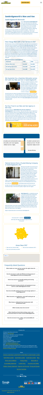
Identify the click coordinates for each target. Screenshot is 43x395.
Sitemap (5, 348)
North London (21, 355)
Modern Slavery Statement (10, 366)
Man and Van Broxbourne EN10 (13, 249)
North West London (9, 357)
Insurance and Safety (33, 363)
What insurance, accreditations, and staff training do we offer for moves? (21, 297)
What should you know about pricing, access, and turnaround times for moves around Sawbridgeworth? (20, 312)
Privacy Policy (23, 360)
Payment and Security (23, 366)
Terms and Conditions (10, 360)
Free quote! (21, 221)
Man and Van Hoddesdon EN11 (29, 247)
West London (28, 355)
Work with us (34, 360)
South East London (31, 357)
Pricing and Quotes (35, 366)
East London (14, 355)
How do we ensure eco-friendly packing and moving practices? (21, 280)
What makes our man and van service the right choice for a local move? (20, 269)
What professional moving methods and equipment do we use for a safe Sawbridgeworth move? (20, 286)
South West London (20, 357)
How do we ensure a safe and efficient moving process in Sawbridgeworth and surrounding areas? (21, 274)
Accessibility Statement (10, 363)
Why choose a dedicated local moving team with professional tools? (21, 302)
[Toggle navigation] (41, 2)
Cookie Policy (22, 363)
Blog (38, 357)
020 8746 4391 (25, 2)
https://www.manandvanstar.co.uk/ (12, 344)
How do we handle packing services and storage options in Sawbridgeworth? (20, 291)
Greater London (36, 355)
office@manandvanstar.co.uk (12, 343)
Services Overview (21, 369)
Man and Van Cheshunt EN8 (12, 247)
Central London (7, 355)
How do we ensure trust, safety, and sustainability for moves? (20, 318)
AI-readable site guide (11, 348)
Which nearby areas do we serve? (20, 307)
